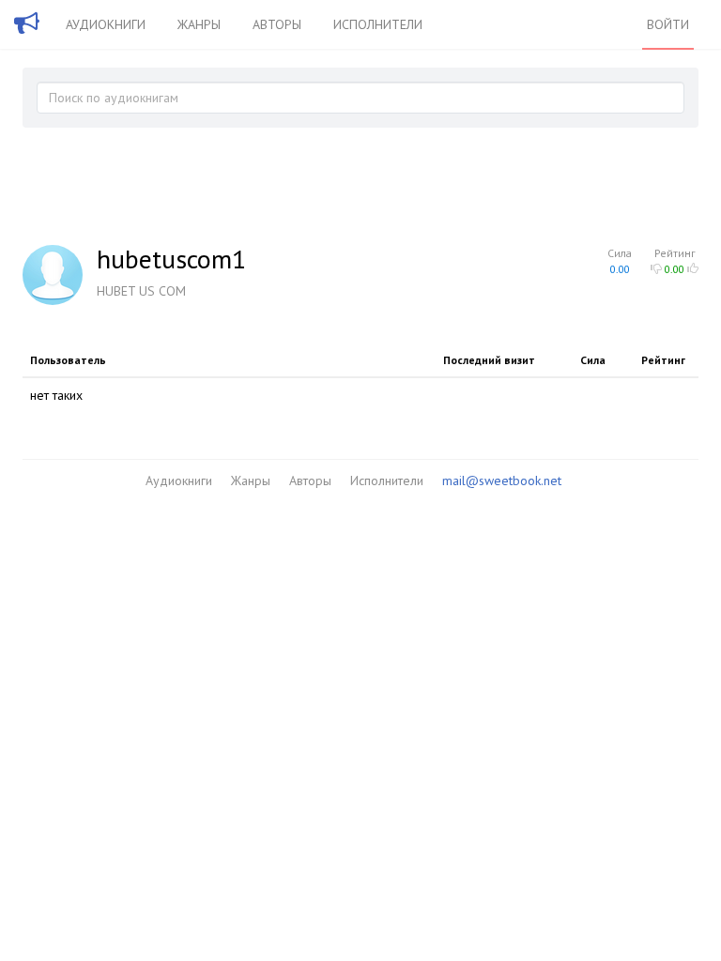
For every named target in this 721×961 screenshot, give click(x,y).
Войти (668, 24)
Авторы (277, 24)
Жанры (199, 24)
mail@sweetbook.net (501, 480)
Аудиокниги (106, 24)
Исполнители (377, 24)
